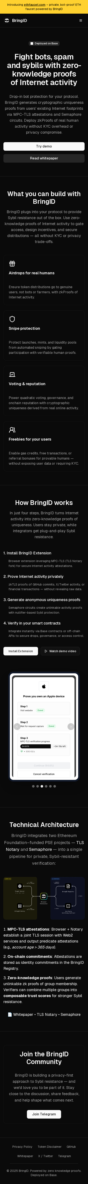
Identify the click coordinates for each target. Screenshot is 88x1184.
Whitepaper (23, 1014)
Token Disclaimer (50, 1146)
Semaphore (40, 849)
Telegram (64, 1156)
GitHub (71, 1146)
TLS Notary (47, 1014)
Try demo (44, 146)
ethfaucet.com (34, 4)
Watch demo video (62, 651)
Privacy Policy (22, 1146)
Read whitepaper (44, 158)
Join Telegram (44, 1114)
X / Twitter (45, 1156)
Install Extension (21, 651)
